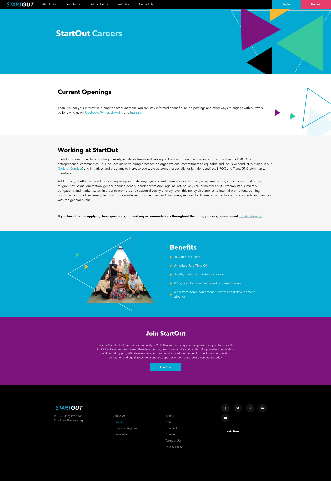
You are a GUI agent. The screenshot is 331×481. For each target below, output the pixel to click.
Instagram (137, 112)
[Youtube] (225, 418)
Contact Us (146, 4)
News (169, 422)
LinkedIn (116, 112)
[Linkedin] (262, 408)
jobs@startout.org (251, 216)
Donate (170, 434)
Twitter (104, 112)
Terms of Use (174, 440)
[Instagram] (250, 408)
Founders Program (125, 428)
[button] (286, 4)
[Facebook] (225, 408)
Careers (118, 422)
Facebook (91, 112)
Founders (72, 4)
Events (170, 416)
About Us (48, 4)
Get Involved (98, 4)
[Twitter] (238, 408)
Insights (122, 4)
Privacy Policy (174, 447)
